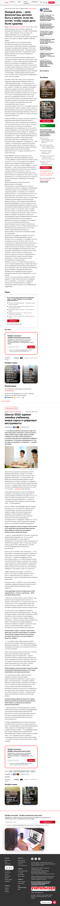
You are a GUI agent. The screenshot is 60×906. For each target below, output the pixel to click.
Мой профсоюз (21, 874)
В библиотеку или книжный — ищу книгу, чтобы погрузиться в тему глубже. (20, 313)
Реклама (6, 889)
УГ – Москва (20, 872)
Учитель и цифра (8, 879)
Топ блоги (44, 77)
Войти (51, 2)
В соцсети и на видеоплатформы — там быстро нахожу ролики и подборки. (22, 303)
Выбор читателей (47, 10)
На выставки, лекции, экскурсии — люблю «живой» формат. (21, 310)
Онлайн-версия (21, 883)
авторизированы (9, 390)
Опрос (43, 126)
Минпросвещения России (21, 771)
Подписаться (32, 347)
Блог (19, 1)
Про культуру (7, 863)
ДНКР (10, 771)
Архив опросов (44, 181)
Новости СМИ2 (6, 401)
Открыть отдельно (45, 180)
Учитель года (7, 872)
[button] (9, 397)
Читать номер (32, 8)
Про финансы (7, 876)
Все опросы (8, 329)
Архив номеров (26, 2)
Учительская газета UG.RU (17, 27)
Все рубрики (7, 881)
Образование (7, 860)
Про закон (7, 865)
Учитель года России (22, 865)
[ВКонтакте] (14, 427)
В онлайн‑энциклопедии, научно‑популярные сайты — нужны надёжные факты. (22, 307)
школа (33, 771)
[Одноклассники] (16, 427)
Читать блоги (47, 121)
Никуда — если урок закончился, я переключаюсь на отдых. (21, 317)
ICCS (19, 885)
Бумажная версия (21, 881)
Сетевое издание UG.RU (23, 871)
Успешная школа (21, 860)
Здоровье (7, 877)
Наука (6, 862)
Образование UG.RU (11, 367)
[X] (18, 427)
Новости (12, 1)
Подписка (35, 1)
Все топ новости (44, 70)
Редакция (7, 888)
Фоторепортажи (22, 887)
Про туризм (7, 870)
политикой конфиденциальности (22, 350)
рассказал (18, 489)
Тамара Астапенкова (15, 411)
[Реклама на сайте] (54, 902)
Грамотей (7, 874)
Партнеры (7, 891)
